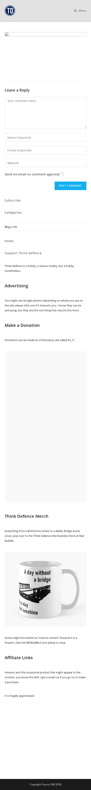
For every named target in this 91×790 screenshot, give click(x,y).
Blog (7, 227)
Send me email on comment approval (32, 174)
